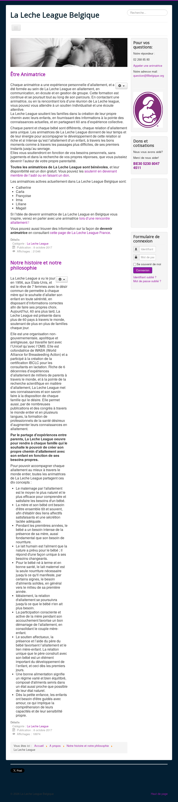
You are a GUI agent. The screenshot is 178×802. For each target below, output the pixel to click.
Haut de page (159, 794)
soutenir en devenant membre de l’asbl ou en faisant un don (63, 173)
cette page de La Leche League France (80, 232)
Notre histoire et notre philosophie (35, 265)
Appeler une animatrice (147, 65)
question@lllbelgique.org (148, 75)
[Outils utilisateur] (121, 86)
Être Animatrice (27, 74)
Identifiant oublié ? (144, 277)
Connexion (142, 270)
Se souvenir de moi (149, 264)
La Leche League (37, 243)
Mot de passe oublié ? (147, 281)
